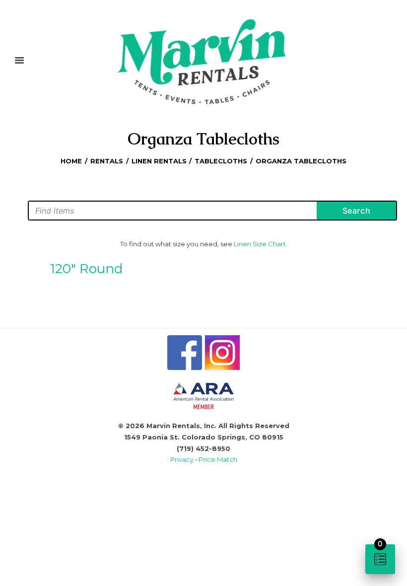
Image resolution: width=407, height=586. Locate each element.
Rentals (106, 161)
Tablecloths (221, 161)
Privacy (182, 459)
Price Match (218, 459)
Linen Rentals (159, 161)
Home (71, 161)
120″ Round (86, 269)
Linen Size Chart (260, 244)
